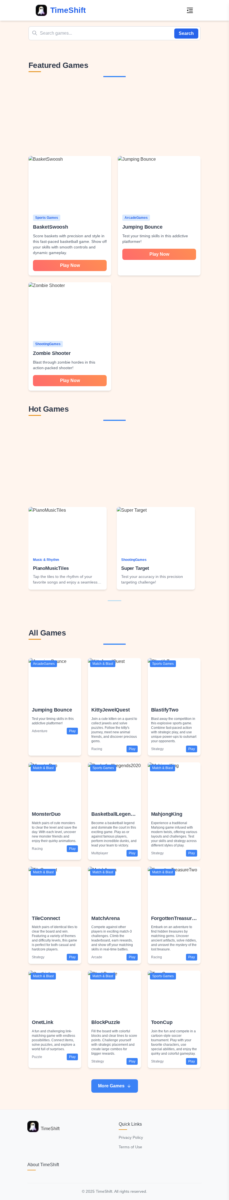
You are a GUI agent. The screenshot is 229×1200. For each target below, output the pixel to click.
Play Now (70, 265)
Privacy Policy (131, 1137)
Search (186, 33)
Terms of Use (130, 1147)
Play (72, 731)
